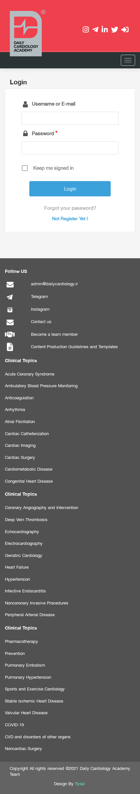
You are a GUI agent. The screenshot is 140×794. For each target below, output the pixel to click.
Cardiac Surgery (20, 457)
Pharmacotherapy (21, 641)
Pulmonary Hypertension (28, 677)
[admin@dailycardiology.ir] (10, 287)
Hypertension (17, 579)
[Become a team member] (10, 338)
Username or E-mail (53, 103)
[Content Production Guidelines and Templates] (10, 350)
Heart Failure (17, 567)
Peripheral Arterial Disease (30, 614)
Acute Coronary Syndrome (29, 374)
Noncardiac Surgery (23, 748)
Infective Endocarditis (25, 590)
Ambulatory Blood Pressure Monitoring (41, 385)
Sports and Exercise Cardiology (35, 689)
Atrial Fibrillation (20, 421)
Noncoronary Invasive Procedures (36, 603)
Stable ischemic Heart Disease (34, 701)
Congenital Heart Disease (29, 481)
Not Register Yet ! (70, 218)
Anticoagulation (19, 397)
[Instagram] (10, 313)
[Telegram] (10, 300)
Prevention (15, 653)
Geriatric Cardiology (23, 555)
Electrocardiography (24, 543)
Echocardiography (22, 531)
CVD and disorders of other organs (38, 736)
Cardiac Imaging (20, 445)
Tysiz (80, 783)
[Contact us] (10, 325)
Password (43, 133)
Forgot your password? (70, 208)
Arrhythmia (15, 409)
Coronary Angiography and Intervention (41, 507)
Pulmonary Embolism (25, 665)
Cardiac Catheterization (27, 433)
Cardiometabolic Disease (28, 469)
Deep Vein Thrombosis (26, 519)
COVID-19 (14, 724)
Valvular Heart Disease (26, 712)
